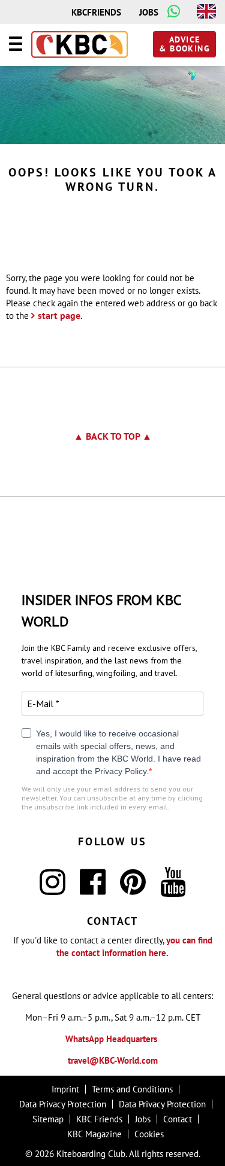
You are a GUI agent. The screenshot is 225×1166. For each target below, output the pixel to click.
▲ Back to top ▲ (113, 436)
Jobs (148, 12)
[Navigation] (15, 45)
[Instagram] (52, 889)
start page (59, 315)
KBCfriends (96, 12)
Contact (177, 1119)
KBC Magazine (94, 1134)
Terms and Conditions (132, 1089)
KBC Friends (99, 1119)
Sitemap (48, 1119)
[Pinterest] (133, 889)
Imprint (65, 1089)
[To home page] (79, 45)
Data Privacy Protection (62, 1104)
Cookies (149, 1134)
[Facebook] (93, 889)
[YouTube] (173, 889)
